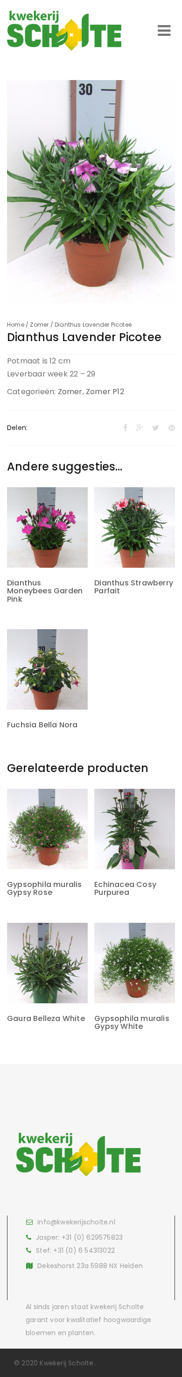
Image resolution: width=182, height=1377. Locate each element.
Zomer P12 (105, 391)
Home (15, 325)
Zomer (39, 325)
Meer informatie (47, 544)
